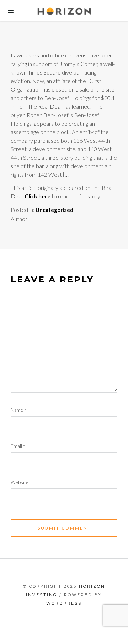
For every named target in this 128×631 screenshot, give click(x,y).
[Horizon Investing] (64, 10)
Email (18, 446)
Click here (37, 196)
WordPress (64, 603)
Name (18, 410)
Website (19, 482)
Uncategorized (54, 210)
